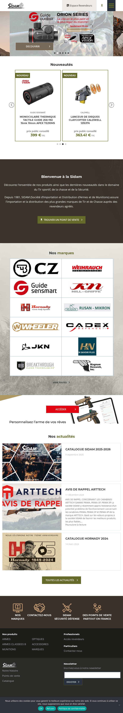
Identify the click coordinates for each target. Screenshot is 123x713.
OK (40, 708)
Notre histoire (10, 670)
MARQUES (38, 649)
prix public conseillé (38, 133)
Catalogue (8, 680)
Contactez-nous (73, 650)
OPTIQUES (38, 639)
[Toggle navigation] (111, 5)
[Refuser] (119, 705)
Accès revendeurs (74, 639)
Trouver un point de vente (61, 219)
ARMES (6, 639)
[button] (55, 53)
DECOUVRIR (33, 46)
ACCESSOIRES (40, 644)
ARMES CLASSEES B (14, 644)
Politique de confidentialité (72, 708)
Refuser (50, 708)
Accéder (61, 409)
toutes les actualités (60, 580)
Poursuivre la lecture (75, 524)
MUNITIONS (9, 649)
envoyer (71, 682)
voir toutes (60, 382)
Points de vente (11, 675)
